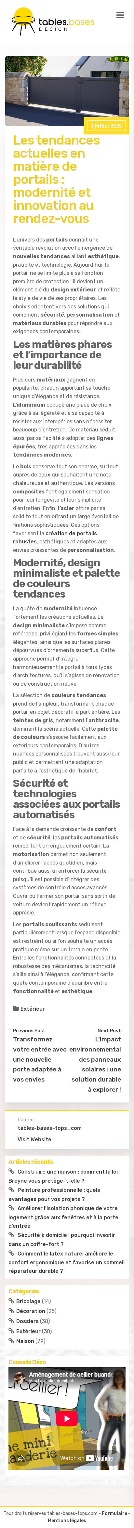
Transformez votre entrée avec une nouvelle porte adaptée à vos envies (40, 1059)
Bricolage (28, 1301)
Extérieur (32, 1009)
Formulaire (114, 1513)
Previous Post (29, 1031)
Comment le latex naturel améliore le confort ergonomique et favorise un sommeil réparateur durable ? (66, 1262)
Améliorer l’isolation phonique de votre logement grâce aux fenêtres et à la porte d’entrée (63, 1217)
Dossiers (27, 1321)
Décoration (30, 1311)
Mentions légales (67, 1520)
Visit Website (34, 1139)
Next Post (109, 1031)
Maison (25, 1341)
